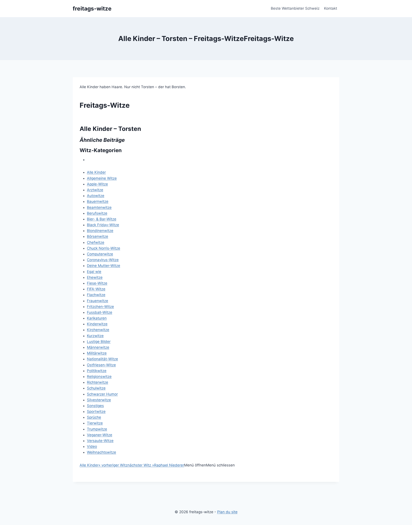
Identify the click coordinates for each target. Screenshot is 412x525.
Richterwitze (97, 382)
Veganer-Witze (99, 435)
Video (92, 446)
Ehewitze (95, 277)
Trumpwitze (97, 429)
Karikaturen (97, 318)
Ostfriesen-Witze (101, 365)
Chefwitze (95, 242)
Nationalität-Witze (102, 359)
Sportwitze (96, 411)
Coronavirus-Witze (103, 260)
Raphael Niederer (169, 465)
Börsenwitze (97, 236)
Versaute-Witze (100, 441)
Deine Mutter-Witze (103, 265)
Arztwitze (95, 190)
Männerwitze (98, 347)
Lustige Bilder (99, 341)
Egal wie (94, 271)
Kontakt (330, 8)
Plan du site (227, 512)
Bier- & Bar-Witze (101, 219)
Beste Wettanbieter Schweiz (295, 8)
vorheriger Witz (112, 465)
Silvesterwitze (99, 400)
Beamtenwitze (99, 207)
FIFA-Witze (96, 289)
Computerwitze (100, 254)
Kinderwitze (97, 324)
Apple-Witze (97, 184)
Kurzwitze (95, 336)
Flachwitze (96, 295)
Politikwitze (96, 371)
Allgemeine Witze (102, 178)
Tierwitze (95, 423)
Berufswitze (97, 213)
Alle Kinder (96, 172)
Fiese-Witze (97, 283)
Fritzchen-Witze (100, 306)
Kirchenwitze (98, 330)
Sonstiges (95, 406)
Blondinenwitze (100, 230)
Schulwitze (96, 388)
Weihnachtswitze (101, 452)
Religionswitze (99, 376)
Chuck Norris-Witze (103, 248)
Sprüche (94, 417)
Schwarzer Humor (102, 394)
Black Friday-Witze (103, 225)
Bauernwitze (97, 201)
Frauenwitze (97, 301)
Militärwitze (97, 353)
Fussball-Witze (99, 312)
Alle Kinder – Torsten (110, 128)
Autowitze (95, 196)
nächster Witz (140, 465)
